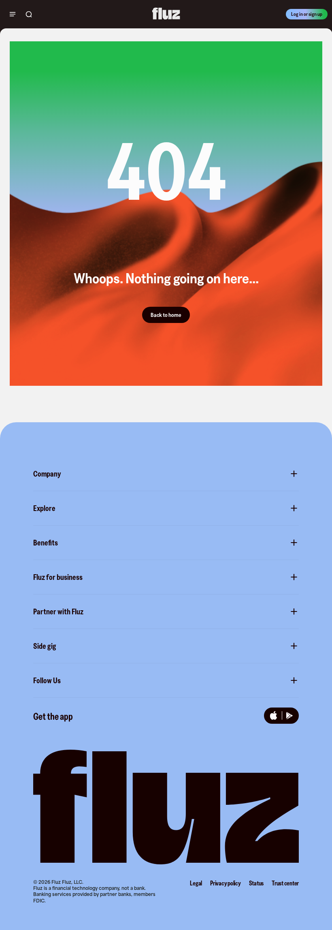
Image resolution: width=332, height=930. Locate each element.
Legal (196, 883)
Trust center (285, 883)
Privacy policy (225, 883)
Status (256, 883)
